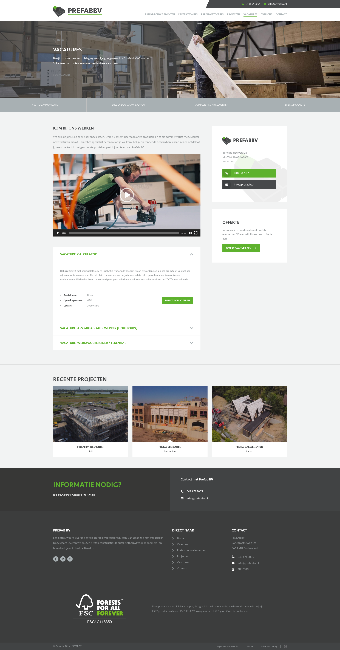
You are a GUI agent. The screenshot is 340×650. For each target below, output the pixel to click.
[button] (127, 195)
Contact (281, 14)
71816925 (243, 569)
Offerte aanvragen (239, 248)
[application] (126, 195)
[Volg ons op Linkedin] (63, 559)
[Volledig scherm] (196, 233)
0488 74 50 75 (253, 3)
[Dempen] (190, 233)
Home (56, 75)
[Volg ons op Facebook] (55, 559)
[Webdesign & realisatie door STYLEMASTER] (285, 646)
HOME (60, 39)
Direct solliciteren (177, 300)
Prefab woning (188, 14)
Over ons (266, 14)
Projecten (233, 14)
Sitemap (250, 646)
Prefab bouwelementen (160, 14)
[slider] (124, 233)
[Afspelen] (58, 233)
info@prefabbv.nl (277, 3)
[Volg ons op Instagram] (70, 559)
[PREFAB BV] (82, 11)
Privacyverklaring (269, 646)
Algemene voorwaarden (228, 646)
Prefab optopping (212, 14)
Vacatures (250, 14)
